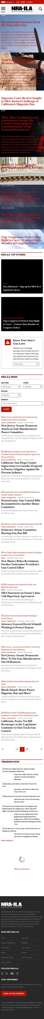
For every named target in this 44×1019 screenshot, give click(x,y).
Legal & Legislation (8, 422)
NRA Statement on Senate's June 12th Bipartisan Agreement (20, 594)
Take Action (26, 948)
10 (27, 749)
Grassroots (5, 948)
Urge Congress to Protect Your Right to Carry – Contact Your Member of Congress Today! (21, 324)
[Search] (40, 9)
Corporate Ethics (7, 957)
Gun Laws (25, 938)
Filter (6, 409)
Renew (23, 2)
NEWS (5, 283)
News (3, 558)
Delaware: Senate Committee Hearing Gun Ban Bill (19, 531)
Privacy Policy (6, 962)
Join (17, 2)
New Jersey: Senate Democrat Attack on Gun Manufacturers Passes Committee (19, 429)
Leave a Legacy (27, 957)
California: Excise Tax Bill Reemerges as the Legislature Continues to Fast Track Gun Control (19, 726)
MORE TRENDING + (7, 840)
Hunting (25, 943)
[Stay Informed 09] (22, 869)
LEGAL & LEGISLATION (16, 318)
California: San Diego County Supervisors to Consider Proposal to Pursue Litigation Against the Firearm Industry (21, 467)
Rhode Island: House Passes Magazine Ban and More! (18, 691)
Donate (29, 2)
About (3, 953)
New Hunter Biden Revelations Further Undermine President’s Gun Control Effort (20, 564)
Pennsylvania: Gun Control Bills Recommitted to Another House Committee (20, 504)
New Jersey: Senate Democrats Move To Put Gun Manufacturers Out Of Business (20, 659)
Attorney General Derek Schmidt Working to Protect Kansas (21, 625)
